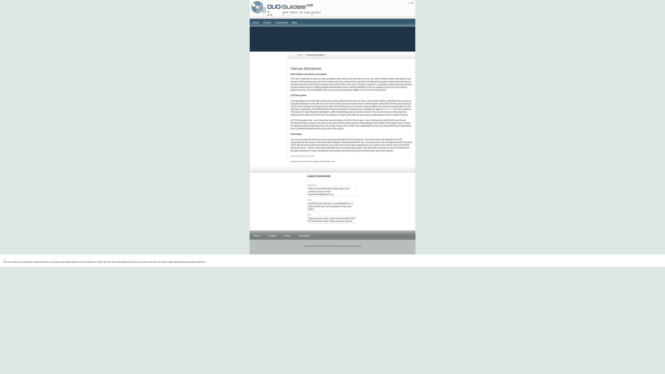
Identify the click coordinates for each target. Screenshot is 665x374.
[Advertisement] (332, 38)
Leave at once (308, 156)
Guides (267, 22)
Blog (294, 22)
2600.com (388, 109)
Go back (294, 156)
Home (255, 22)
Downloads (282, 22)
